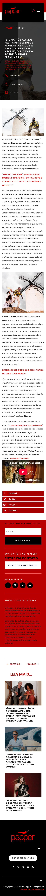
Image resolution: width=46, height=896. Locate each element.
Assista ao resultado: (19, 458)
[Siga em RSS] (33, 867)
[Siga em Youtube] (30, 585)
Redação (15, 76)
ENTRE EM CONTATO (23, 858)
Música (20, 28)
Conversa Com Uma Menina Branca (25, 425)
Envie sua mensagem (23, 565)
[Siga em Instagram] (15, 585)
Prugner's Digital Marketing (32, 889)
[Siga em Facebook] (8, 585)
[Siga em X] (23, 585)
